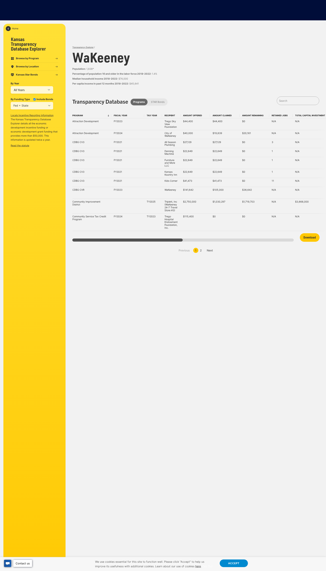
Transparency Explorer (83, 47)
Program (77, 115)
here (198, 566)
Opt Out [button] (207, 566)
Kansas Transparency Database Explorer (28, 44)
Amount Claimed (222, 115)
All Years (19, 90)
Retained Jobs (280, 115)
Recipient (170, 115)
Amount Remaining (253, 115)
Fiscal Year (120, 115)
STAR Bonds (158, 101)
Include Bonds (45, 99)
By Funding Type (20, 99)
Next (210, 250)
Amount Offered (192, 115)
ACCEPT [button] (233, 563)
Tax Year (152, 115)
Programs (139, 101)
